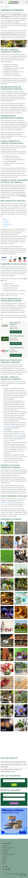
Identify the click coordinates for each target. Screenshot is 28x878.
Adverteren (5, 852)
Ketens (4, 863)
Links (25, 875)
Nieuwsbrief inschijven (7, 854)
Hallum (5, 219)
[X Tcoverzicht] (3, 869)
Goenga (5, 226)
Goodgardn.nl (5, 850)
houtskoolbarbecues (8, 426)
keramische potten (16, 435)
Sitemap (21, 875)
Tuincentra (5, 858)
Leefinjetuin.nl (5, 845)
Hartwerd (6, 222)
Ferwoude (7, 6)
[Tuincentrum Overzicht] (14, 2)
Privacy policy (23, 873)
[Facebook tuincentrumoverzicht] (6, 869)
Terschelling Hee (8, 224)
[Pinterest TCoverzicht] (9, 869)
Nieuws (4, 861)
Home (2, 6)
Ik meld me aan (14, 803)
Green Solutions (16, 873)
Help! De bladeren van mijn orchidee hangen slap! (13, 762)
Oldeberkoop (7, 221)
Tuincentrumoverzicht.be (8, 848)
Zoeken (14, 784)
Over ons (4, 856)
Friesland (3, 504)
